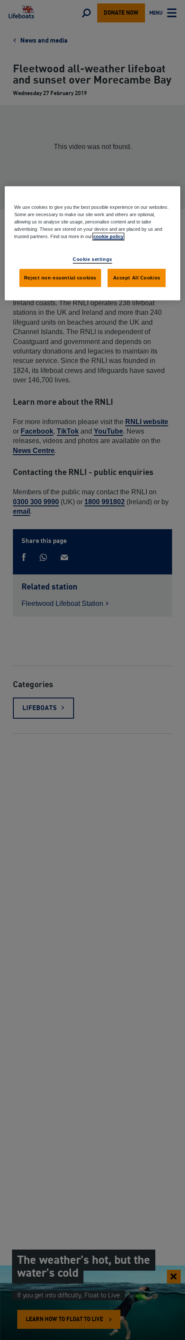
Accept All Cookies (136, 277)
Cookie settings (92, 259)
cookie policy (108, 236)
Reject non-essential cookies (60, 277)
